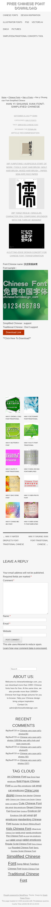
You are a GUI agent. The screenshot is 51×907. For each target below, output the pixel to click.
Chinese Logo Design (27, 799)
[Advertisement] (25, 67)
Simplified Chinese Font (28, 125)
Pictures (16, 29)
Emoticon (24, 811)
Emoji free (15, 811)
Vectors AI (37, 22)
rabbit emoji (15, 840)
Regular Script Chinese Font (18, 844)
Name (6, 616)
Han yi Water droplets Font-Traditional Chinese (13, 540)
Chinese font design (24, 795)
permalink (32, 129)
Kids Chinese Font (18, 828)
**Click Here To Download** (17, 338)
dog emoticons (20, 807)
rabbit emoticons (31, 840)
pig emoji (26, 836)
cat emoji (37, 785)
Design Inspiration (30, 15)
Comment (8, 580)
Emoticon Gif (34, 811)
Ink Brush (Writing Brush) (30, 824)
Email (6, 623)
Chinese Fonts (10, 15)
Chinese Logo (15, 799)
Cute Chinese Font (30, 803)
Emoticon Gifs (16, 815)
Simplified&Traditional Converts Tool (23, 36)
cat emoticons (16, 790)
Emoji (6, 29)
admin (34, 116)
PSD (27, 22)
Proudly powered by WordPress (16, 895)
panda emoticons (33, 833)
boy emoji (14, 786)
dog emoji (9, 808)
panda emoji (20, 833)
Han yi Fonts (28, 97)
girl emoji (28, 815)
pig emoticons (35, 836)
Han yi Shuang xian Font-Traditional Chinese (38, 540)
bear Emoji (31, 777)
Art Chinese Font (16, 776)
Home (4, 97)
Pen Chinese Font (14, 836)
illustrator (15, 824)
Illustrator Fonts (12, 22)
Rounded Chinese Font (22, 847)
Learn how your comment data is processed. (25, 648)
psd (7, 840)
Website (7, 631)
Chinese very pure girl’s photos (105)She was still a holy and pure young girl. (24, 740)
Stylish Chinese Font (30, 869)
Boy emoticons (24, 786)
